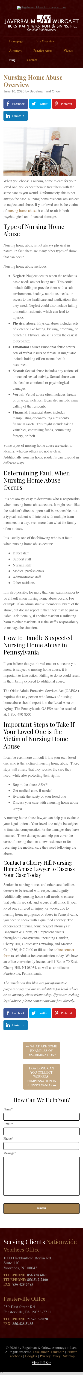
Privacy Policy (50, 1355)
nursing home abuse (21, 210)
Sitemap (69, 1355)
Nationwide (61, 1242)
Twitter (72, 1351)
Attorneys (15, 50)
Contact (32, 59)
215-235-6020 (37, 1318)
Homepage (16, 41)
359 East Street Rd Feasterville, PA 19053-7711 (27, 1309)
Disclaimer (41, 1351)
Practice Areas (42, 50)
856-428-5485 (22, 1284)
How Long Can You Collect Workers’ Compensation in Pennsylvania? (41, 1076)
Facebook (15, 1355)
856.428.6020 (37, 1274)
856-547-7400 (37, 1279)
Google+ (31, 1355)
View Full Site (41, 1363)
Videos (68, 50)
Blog (12, 59)
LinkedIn (57, 1351)
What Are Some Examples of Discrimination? (41, 1050)
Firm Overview (45, 41)
